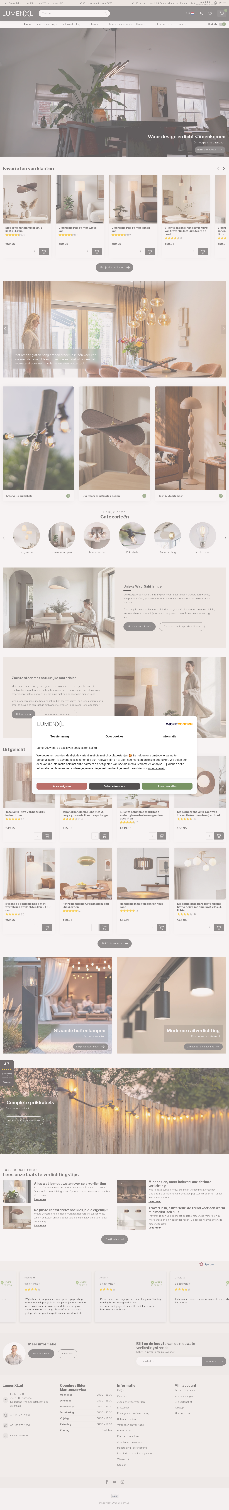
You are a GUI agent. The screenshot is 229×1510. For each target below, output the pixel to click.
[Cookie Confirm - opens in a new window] (179, 724)
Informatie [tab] (169, 736)
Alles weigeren (62, 786)
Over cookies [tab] (114, 736)
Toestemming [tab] (59, 736)
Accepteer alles (167, 786)
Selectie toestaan (114, 786)
